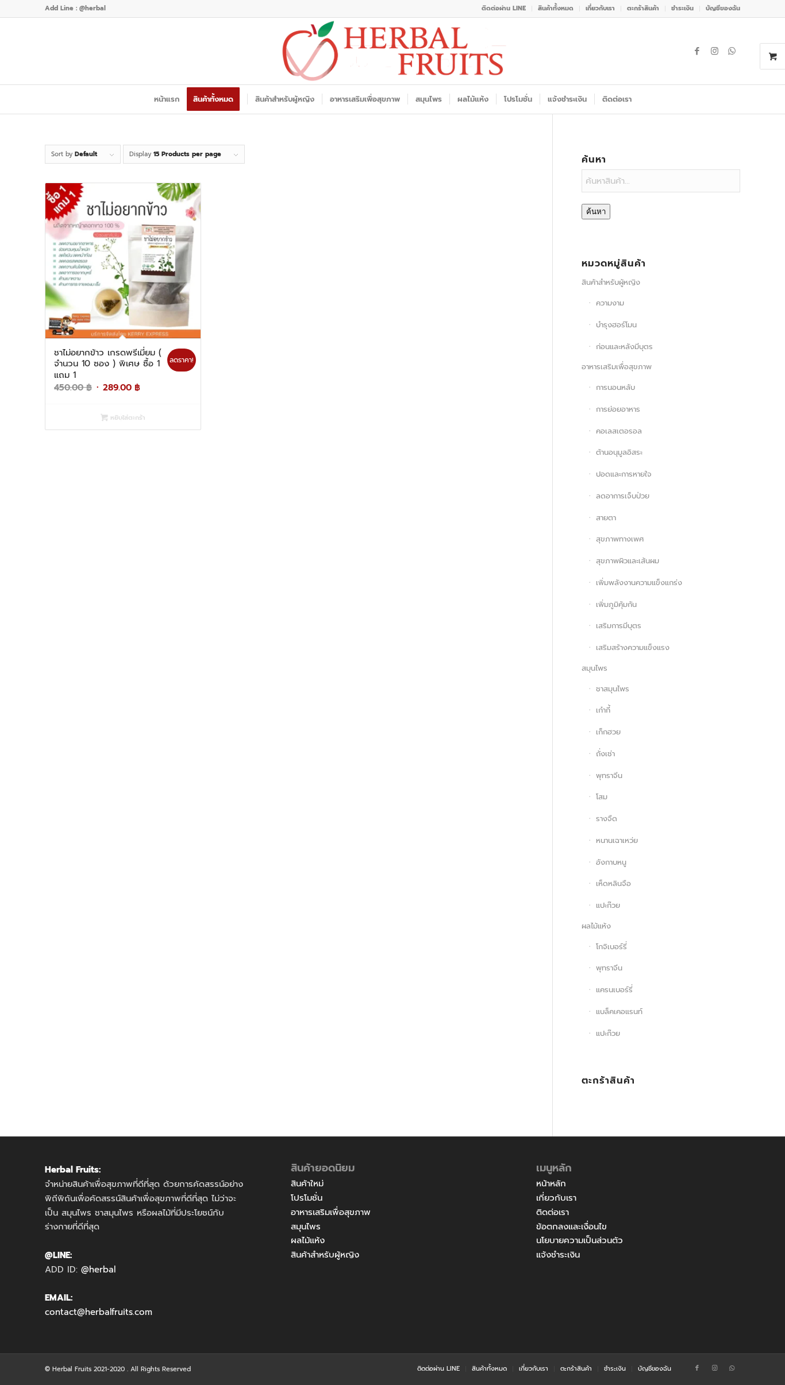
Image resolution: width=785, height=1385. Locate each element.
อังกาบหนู (611, 862)
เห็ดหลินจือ (613, 883)
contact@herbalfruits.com (98, 1312)
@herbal (98, 1269)
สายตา (606, 517)
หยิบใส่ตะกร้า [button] (126, 418)
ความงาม (610, 302)
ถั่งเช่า (605, 753)
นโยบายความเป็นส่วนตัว (579, 1240)
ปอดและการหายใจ (624, 474)
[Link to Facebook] (697, 51)
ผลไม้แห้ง (596, 925)
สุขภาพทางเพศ (620, 538)
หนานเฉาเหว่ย (617, 840)
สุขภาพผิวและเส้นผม (627, 560)
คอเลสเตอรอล (619, 430)
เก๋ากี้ (603, 710)
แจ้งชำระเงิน (558, 1254)
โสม (601, 796)
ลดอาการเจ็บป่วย (622, 495)
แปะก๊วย (608, 905)
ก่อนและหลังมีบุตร (624, 346)
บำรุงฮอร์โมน (616, 324)
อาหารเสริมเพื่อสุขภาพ (617, 366)
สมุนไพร (594, 668)
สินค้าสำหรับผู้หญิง (611, 282)
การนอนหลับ (615, 387)
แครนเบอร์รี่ (614, 989)
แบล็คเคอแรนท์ (619, 1011)
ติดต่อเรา (552, 1212)
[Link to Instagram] (714, 51)
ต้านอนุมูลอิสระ (619, 452)
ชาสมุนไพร (612, 688)
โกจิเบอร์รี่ (611, 946)
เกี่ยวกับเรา (556, 1197)
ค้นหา (596, 211)
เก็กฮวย (608, 731)
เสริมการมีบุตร (618, 625)
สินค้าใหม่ (307, 1183)
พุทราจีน (609, 775)
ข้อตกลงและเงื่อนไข (571, 1226)
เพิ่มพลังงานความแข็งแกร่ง (639, 582)
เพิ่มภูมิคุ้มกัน (616, 604)
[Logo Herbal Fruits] (392, 51)
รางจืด (606, 818)
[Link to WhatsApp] (731, 51)
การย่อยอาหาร (618, 409)
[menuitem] (504, 8)
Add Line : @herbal (75, 8)
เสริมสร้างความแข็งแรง (632, 647)
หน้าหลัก (551, 1183)
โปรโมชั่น (306, 1197)
